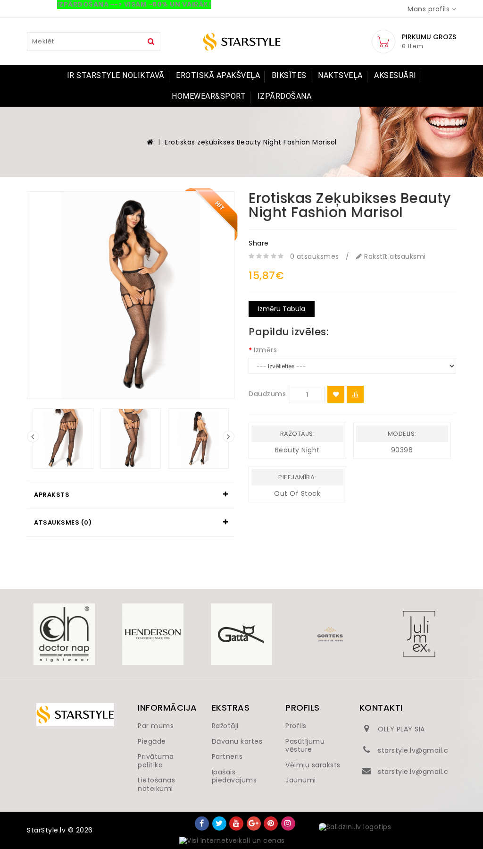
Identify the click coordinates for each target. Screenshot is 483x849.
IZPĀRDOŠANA (285, 96)
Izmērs (265, 350)
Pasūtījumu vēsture (305, 746)
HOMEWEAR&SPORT (209, 96)
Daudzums (267, 394)
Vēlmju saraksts (313, 765)
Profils (296, 725)
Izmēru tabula (281, 309)
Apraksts (51, 494)
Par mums (156, 725)
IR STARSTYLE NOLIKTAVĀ (116, 75)
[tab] (130, 495)
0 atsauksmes (314, 256)
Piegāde (152, 741)
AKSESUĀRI (395, 75)
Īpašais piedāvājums (234, 776)
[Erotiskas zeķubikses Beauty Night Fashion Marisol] (130, 295)
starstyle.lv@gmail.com (419, 750)
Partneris (227, 756)
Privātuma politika (156, 761)
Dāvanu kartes (237, 741)
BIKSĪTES (289, 75)
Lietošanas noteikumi (156, 784)
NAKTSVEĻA (340, 75)
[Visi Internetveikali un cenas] (232, 841)
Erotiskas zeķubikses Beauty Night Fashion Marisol (251, 142)
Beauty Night (297, 450)
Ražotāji (225, 725)
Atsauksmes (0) (63, 522)
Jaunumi (300, 780)
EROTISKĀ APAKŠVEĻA (218, 75)
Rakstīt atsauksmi (394, 256)
